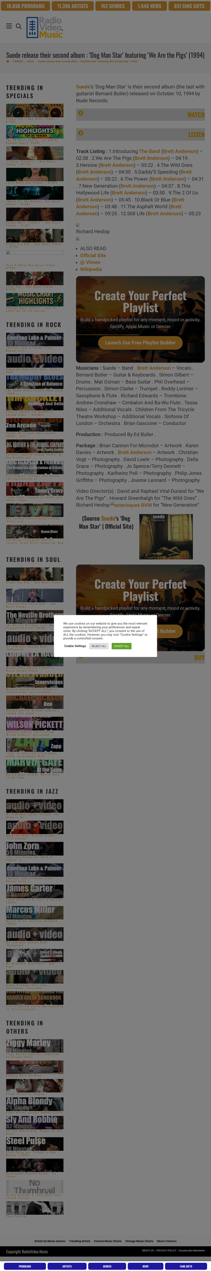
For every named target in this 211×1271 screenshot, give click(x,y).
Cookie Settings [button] (75, 646)
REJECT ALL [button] (99, 646)
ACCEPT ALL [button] (121, 646)
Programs (25, 1266)
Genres (107, 1266)
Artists (67, 1266)
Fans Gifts (186, 1266)
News (146, 1266)
